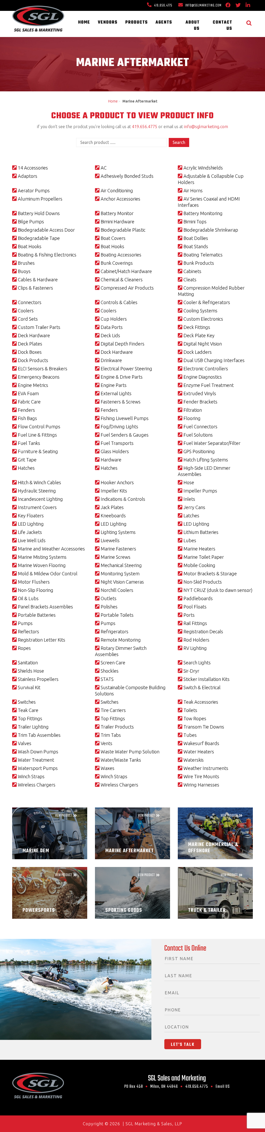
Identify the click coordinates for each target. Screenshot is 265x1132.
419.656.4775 (162, 6)
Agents (164, 22)
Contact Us (222, 25)
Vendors (107, 22)
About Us (193, 25)
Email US (223, 1086)
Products (136, 22)
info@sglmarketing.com (203, 6)
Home (84, 22)
